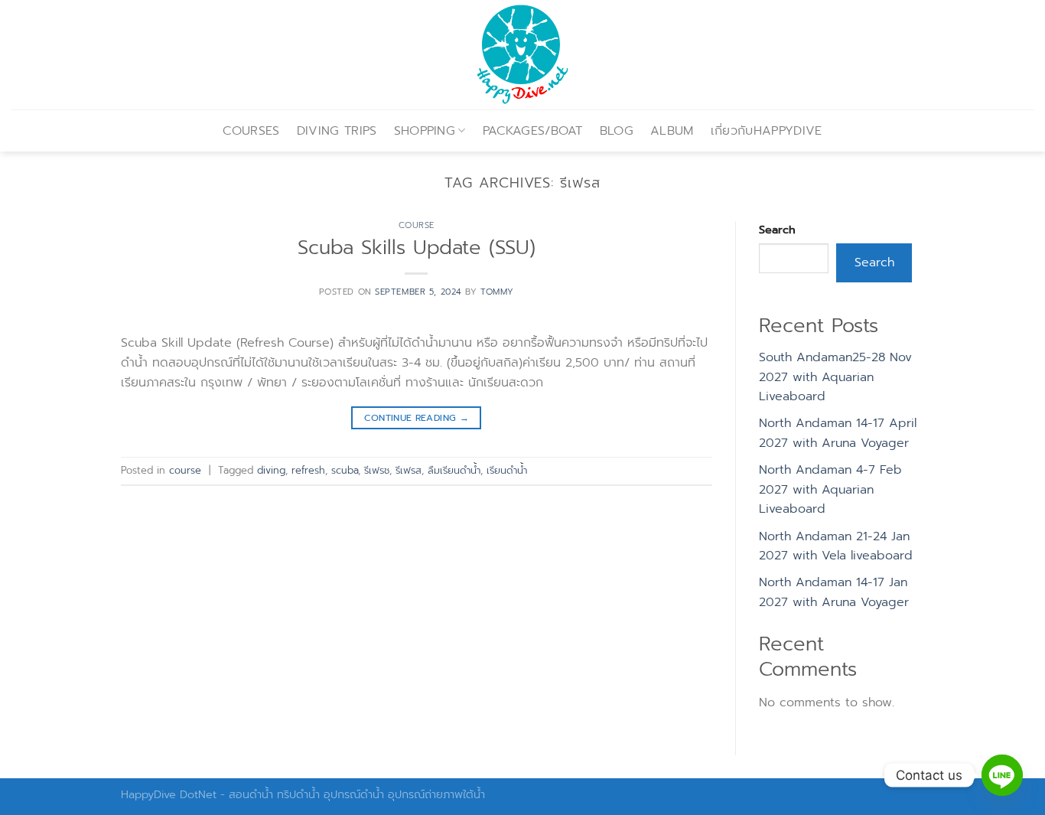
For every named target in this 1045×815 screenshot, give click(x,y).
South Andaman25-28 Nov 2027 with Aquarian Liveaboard (835, 377)
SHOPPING (425, 131)
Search (777, 229)
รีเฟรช (376, 470)
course (417, 225)
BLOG (616, 131)
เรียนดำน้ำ (507, 470)
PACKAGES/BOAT (533, 131)
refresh (308, 470)
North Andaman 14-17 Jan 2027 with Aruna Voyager (834, 592)
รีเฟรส (409, 470)
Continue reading (417, 418)
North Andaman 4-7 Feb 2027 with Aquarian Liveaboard (830, 489)
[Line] (1002, 775)
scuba (344, 470)
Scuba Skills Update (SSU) (417, 247)
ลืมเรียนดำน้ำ (454, 470)
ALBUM (672, 131)
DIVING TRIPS (337, 131)
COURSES (251, 131)
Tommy (497, 291)
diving (271, 470)
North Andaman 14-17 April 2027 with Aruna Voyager (837, 433)
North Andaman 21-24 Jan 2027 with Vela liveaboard (836, 546)
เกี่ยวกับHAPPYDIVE (766, 131)
